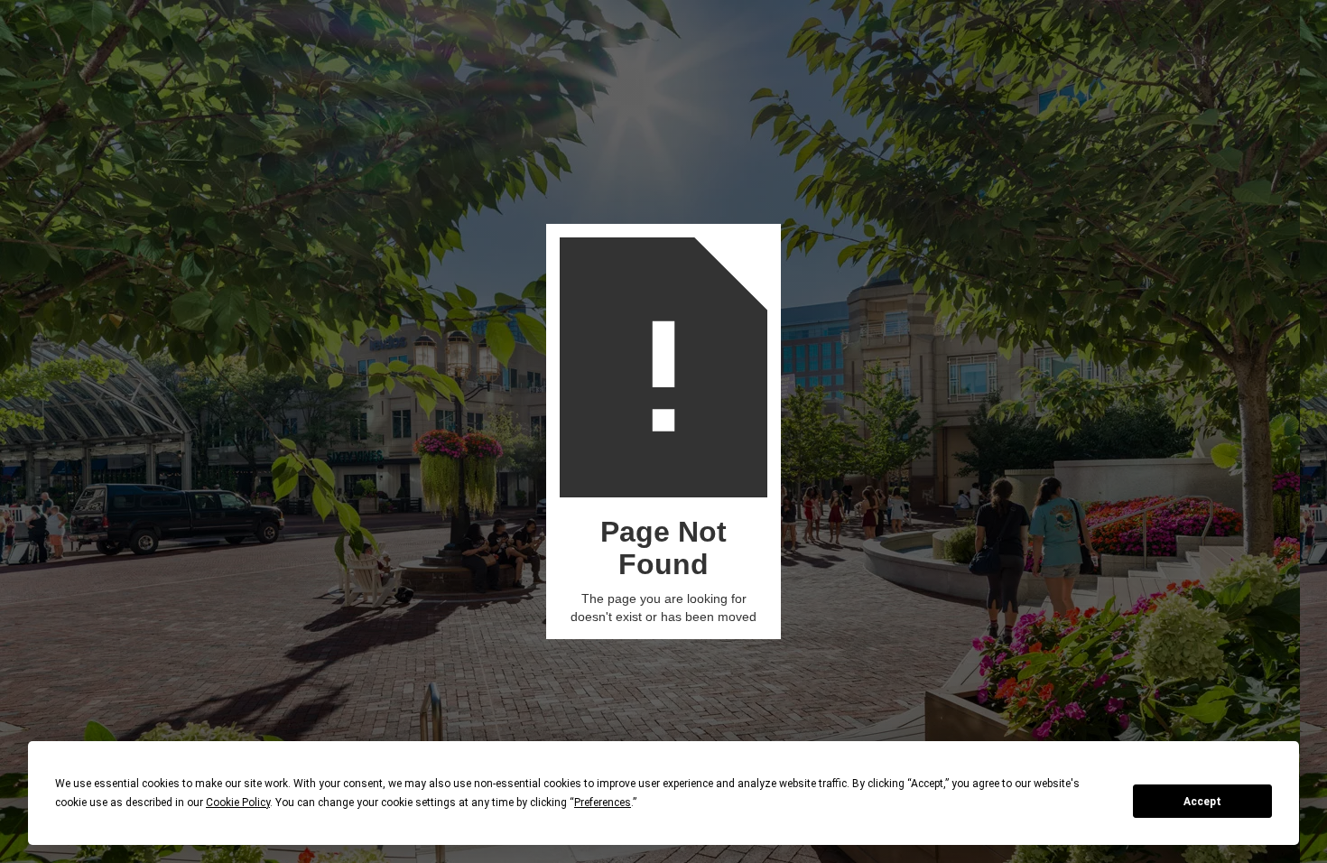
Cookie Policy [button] (238, 802)
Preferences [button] (602, 802)
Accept (1202, 801)
